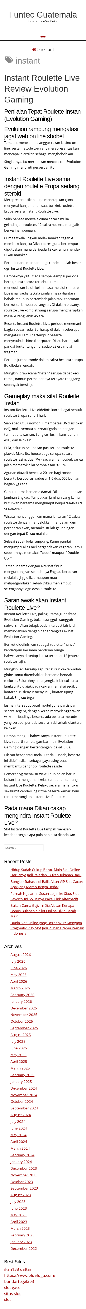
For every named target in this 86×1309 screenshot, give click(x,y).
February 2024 (22, 1155)
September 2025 (24, 1028)
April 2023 (18, 1221)
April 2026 (18, 981)
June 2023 (18, 1208)
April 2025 (18, 1061)
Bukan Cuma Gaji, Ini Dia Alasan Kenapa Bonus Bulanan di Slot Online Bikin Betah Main (43, 910)
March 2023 (20, 1228)
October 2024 (21, 1101)
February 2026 (22, 994)
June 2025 (18, 1048)
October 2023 (21, 1181)
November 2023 (23, 1175)
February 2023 (22, 1235)
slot (7, 1299)
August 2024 (20, 1114)
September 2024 (24, 1108)
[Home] (34, 49)
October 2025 (21, 1021)
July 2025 (17, 1041)
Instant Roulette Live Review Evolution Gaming (42, 88)
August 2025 (20, 1034)
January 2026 (21, 1001)
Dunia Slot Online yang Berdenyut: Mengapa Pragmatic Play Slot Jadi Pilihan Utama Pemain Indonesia (47, 928)
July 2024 (17, 1121)
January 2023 (21, 1241)
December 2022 (23, 1248)
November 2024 (23, 1095)
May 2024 (18, 1134)
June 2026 (18, 968)
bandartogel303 (19, 1281)
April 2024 (18, 1141)
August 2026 (20, 954)
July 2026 (17, 961)
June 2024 (18, 1128)
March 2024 (20, 1148)
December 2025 (23, 1008)
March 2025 (20, 1068)
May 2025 (18, 1054)
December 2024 (23, 1088)
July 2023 (17, 1201)
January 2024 (21, 1161)
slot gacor (13, 1287)
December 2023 (23, 1168)
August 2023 (20, 1194)
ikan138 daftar (18, 1269)
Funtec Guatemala (43, 14)
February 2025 (22, 1074)
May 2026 (18, 974)
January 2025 (21, 1081)
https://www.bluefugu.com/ (30, 1275)
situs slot (12, 1293)
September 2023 (24, 1188)
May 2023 (18, 1215)
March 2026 (20, 988)
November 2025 (23, 1014)
